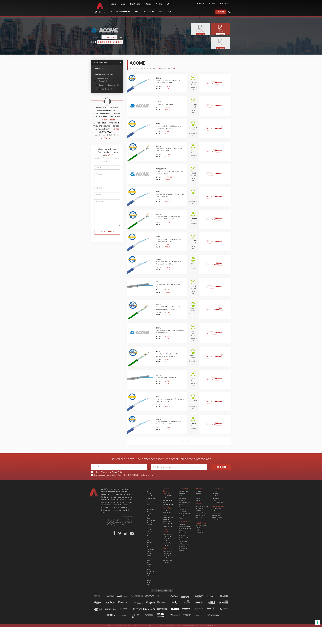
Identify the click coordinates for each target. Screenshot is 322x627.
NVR (213, 511)
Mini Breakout (200, 31)
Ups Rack (166, 541)
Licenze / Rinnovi (201, 515)
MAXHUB (149, 544)
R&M (148, 562)
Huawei (149, 527)
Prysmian (150, 558)
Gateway (182, 507)
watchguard (175, 615)
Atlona (149, 502)
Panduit (149, 553)
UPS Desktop (167, 536)
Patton (149, 556)
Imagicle (149, 531)
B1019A (159, 192)
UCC (136, 12)
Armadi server (167, 526)
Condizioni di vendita (210, 625)
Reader (198, 530)
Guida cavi (220, 31)
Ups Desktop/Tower (169, 538)
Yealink (149, 582)
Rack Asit (149, 560)
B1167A (159, 282)
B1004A (159, 237)
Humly (149, 529)
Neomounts (150, 549)
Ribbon (149, 565)
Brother (149, 511)
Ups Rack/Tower (168, 543)
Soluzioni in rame (168, 504)
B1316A (159, 214)
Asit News (159, 4)
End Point (182, 535)
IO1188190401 (161, 169)
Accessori (199, 496)
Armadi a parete (168, 517)
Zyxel (148, 584)
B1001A (159, 123)
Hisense (149, 525)
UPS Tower (166, 545)
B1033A (159, 78)
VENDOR (221, 12)
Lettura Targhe (216, 508)
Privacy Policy (117, 472)
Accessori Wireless (201, 513)
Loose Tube (220, 45)
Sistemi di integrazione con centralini (184, 514)
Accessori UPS (167, 534)
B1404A (159, 328)
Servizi (123, 4)
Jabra (148, 533)
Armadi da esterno (169, 524)
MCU (181, 539)
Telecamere (215, 519)
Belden (149, 507)
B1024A (159, 419)
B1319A (159, 146)
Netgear (149, 551)
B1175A (159, 375)
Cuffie (181, 505)
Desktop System (184, 533)
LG (147, 538)
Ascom (149, 500)
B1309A (159, 351)
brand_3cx (100, 596)
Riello (148, 567)
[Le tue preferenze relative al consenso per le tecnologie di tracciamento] (317, 622)
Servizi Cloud (183, 542)
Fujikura (149, 522)
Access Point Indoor (202, 506)
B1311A (159, 304)
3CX (148, 491)
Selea (148, 569)
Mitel (148, 547)
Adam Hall (150, 496)
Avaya (148, 505)
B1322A (159, 397)
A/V (169, 12)
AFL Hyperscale (151, 498)
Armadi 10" (166, 515)
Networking (149, 12)
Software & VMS (217, 517)
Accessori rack (167, 513)
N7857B (159, 102)
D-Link (149, 513)
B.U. (168, 4)
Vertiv (148, 576)
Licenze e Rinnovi (217, 502)
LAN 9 (165, 510)
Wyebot (149, 580)
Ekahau (149, 518)
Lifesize (149, 542)
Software (198, 491)
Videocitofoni (200, 532)
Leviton (149, 540)
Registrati (205, 80)
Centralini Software (185, 502)
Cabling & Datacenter (120, 12)
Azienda (113, 4)
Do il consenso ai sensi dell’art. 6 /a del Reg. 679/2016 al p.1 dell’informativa (123, 475)
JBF (148, 536)
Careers (148, 4)
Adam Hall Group (125, 596)
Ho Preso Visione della (108, 472)
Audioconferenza (184, 496)
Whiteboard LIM (184, 544)
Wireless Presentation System (183, 548)
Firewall (214, 500)
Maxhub (125, 609)
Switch (198, 500)
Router (198, 498)
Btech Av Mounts (152, 509)
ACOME (149, 494)
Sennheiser (150, 571)
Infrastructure (183, 537)
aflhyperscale (137, 596)
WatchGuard (150, 578)
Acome (112, 596)
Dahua (149, 516)
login (217, 80)
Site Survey (199, 517)
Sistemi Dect (183, 509)
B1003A (159, 259)
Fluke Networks (151, 520)
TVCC (161, 12)
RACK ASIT (213, 609)
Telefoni (181, 518)
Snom (148, 573)
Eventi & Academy (135, 4)
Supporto (198, 494)
